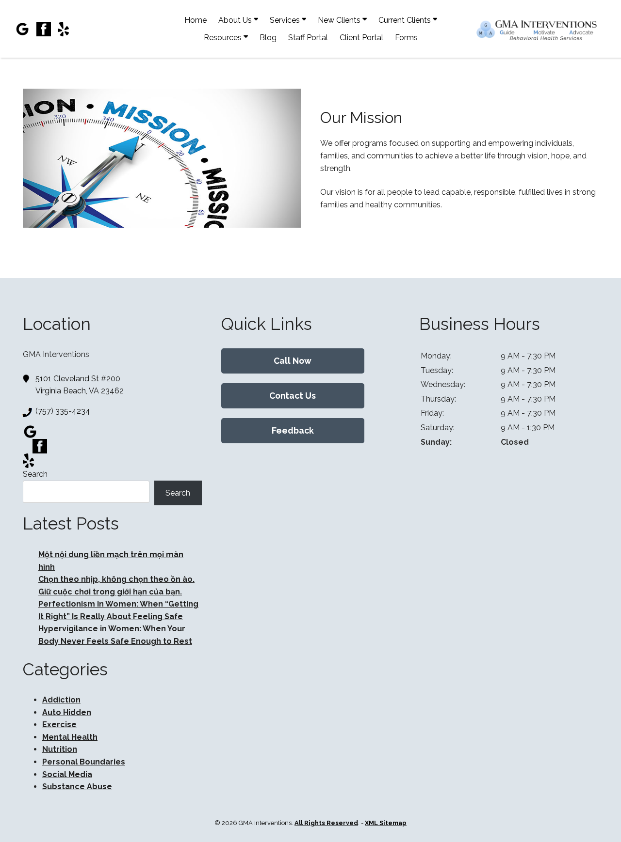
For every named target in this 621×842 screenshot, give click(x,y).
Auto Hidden (66, 712)
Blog (268, 37)
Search (35, 474)
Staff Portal (308, 37)
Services (286, 20)
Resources (224, 37)
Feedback (293, 430)
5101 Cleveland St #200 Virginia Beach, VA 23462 (79, 385)
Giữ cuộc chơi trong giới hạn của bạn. (110, 591)
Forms (406, 37)
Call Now (292, 361)
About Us (236, 20)
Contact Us (292, 395)
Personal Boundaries (83, 761)
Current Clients (405, 20)
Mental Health (70, 737)
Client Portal (361, 37)
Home (195, 20)
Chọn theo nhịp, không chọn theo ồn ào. (116, 579)
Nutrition (59, 749)
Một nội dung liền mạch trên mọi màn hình (101, 799)
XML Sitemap (386, 822)
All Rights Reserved (326, 822)
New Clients (340, 20)
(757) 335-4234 (62, 411)
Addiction (61, 699)
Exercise (59, 724)
